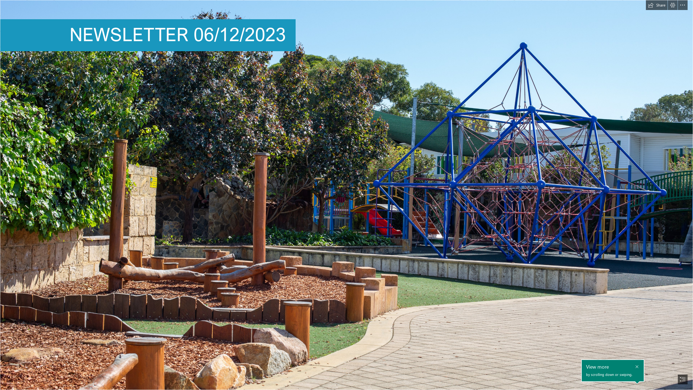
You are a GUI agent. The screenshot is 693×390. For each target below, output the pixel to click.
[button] (657, 5)
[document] (346, 195)
